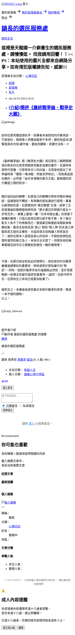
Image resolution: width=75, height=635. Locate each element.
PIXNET (17, 580)
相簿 (12, 83)
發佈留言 (7, 410)
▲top (4, 380)
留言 (30, 359)
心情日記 (31, 76)
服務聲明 (39, 584)
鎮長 (4, 338)
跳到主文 (7, 38)
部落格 (13, 87)
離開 (21, 627)
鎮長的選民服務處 (24, 28)
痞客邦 (21, 359)
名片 (12, 92)
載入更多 (7, 387)
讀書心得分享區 (34, 374)
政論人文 (30, 369)
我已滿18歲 (9, 627)
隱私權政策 (64, 580)
